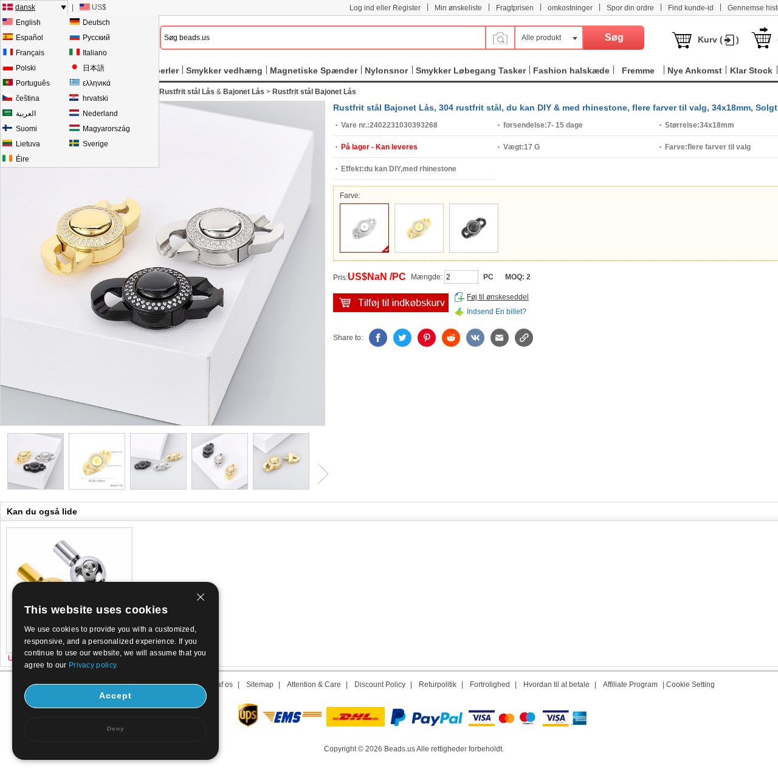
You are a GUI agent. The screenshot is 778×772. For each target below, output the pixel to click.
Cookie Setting (690, 684)
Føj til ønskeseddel (498, 297)
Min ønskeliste (458, 8)
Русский (96, 37)
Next (319, 474)
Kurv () (718, 39)
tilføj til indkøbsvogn (391, 302)
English (28, 22)
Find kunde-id (691, 8)
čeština (28, 98)
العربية (26, 113)
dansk (25, 7)
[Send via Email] (500, 338)
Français (30, 53)
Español (29, 37)
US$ (99, 7)
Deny (116, 728)
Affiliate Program (630, 684)
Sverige (95, 144)
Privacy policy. (94, 665)
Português (33, 83)
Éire (22, 159)
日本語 (94, 68)
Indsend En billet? (496, 311)
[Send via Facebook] (378, 338)
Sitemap (260, 684)
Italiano (95, 53)
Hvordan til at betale (556, 684)
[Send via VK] (475, 338)
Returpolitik (437, 684)
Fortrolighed (490, 684)
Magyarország (106, 129)
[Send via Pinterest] (427, 338)
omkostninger (570, 8)
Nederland (100, 113)
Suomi (26, 129)
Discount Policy (379, 684)
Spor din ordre (630, 8)
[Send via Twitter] (402, 338)
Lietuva (28, 144)
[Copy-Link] (524, 338)
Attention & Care (314, 684)
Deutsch (96, 22)
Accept (115, 695)
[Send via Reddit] (451, 338)
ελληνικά (97, 83)
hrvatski (95, 98)
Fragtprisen (515, 8)
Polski (26, 68)
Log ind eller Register (385, 8)
